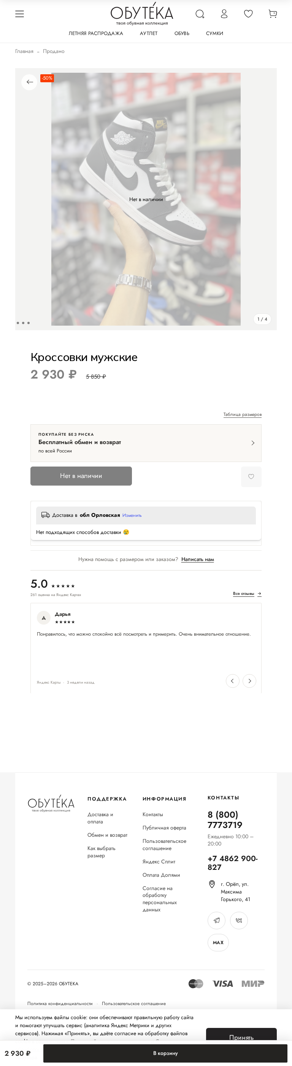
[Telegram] (216, 920)
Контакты (153, 814)
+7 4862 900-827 (232, 863)
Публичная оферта (164, 827)
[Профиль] (224, 14)
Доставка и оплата (100, 818)
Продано (54, 51)
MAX (218, 942)
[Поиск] (200, 14)
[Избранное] (248, 14)
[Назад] (29, 82)
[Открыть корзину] (273, 14)
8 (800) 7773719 (225, 820)
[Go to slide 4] (28, 323)
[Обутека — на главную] (51, 803)
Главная (24, 51)
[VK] (239, 920)
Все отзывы (247, 593)
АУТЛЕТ (149, 33)
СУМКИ (214, 33)
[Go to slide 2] (18, 323)
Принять (241, 1037)
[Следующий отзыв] (249, 681)
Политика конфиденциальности (60, 1003)
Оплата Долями (161, 875)
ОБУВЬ (182, 33)
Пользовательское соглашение (164, 844)
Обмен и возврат (107, 835)
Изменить (132, 516)
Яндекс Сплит (159, 861)
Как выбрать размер (101, 852)
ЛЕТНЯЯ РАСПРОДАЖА (96, 33)
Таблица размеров (243, 414)
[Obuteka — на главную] (142, 14)
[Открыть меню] (19, 14)
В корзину (165, 1053)
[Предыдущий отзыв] (233, 681)
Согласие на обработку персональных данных (160, 899)
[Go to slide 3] (23, 323)
